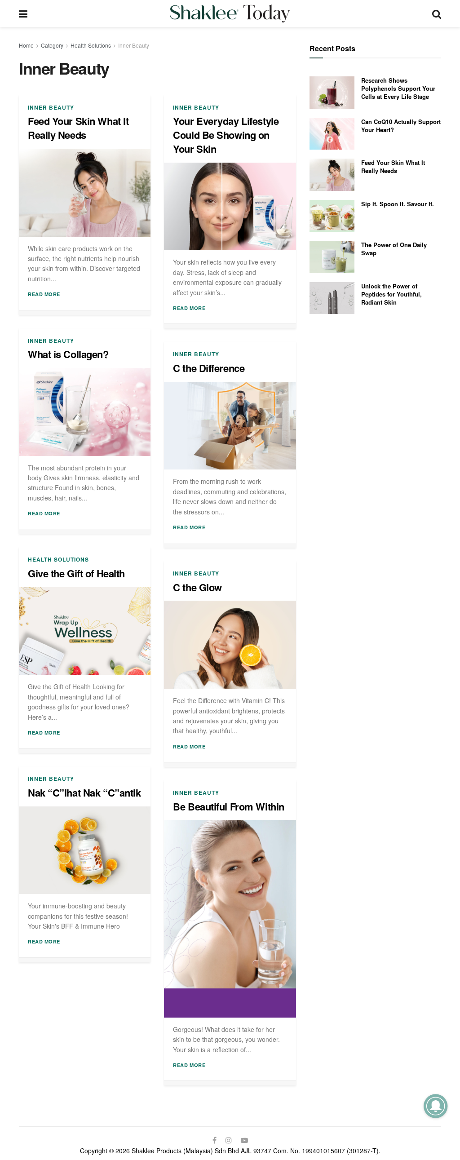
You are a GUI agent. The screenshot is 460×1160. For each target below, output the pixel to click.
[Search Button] (436, 13)
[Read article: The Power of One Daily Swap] (332, 257)
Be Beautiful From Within (228, 806)
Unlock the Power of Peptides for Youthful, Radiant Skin (391, 294)
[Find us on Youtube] (244, 1140)
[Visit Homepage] (230, 13)
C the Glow (197, 587)
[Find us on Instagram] (229, 1140)
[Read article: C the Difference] (230, 426)
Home (26, 45)
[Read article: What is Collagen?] (84, 412)
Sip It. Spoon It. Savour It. (397, 203)
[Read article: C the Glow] (230, 645)
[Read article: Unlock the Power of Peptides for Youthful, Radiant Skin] (332, 298)
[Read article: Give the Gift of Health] (84, 631)
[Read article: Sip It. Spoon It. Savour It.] (332, 216)
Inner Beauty (133, 45)
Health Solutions (91, 45)
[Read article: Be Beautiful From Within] (230, 919)
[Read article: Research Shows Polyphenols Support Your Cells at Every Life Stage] (332, 92)
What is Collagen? (68, 354)
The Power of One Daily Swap (394, 248)
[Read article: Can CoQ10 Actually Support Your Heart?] (332, 134)
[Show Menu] (23, 13)
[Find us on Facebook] (214, 1140)
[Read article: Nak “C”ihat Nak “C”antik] (84, 850)
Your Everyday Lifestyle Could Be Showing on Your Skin (226, 135)
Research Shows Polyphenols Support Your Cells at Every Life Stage (398, 88)
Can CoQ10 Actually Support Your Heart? (401, 125)
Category (52, 45)
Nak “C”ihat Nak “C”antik (84, 792)
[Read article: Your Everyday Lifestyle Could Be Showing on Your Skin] (230, 207)
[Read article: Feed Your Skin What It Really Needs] (84, 193)
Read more (44, 293)
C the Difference (208, 368)
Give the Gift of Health (76, 573)
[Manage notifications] (435, 1106)
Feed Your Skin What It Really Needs (78, 128)
